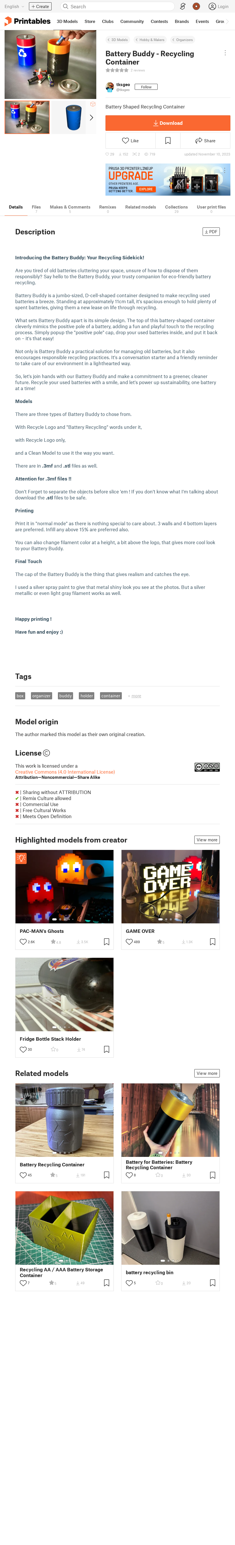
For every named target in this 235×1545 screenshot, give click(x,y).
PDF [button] (213, 231)
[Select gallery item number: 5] (73, 919)
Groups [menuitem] (223, 21)
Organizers (184, 40)
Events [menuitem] (202, 21)
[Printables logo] (27, 21)
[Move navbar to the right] (227, 21)
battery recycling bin (149, 1272)
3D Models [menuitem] (67, 21)
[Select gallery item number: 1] (54, 919)
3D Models (119, 40)
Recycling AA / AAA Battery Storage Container (61, 1272)
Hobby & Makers (152, 40)
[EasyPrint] (183, 6)
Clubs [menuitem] (107, 21)
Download (171, 123)
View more (207, 839)
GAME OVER (140, 931)
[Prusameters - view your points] (196, 6)
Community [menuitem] (132, 21)
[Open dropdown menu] (225, 52)
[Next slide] (91, 117)
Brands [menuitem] (182, 21)
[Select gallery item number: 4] (69, 919)
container (110, 695)
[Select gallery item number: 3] (65, 919)
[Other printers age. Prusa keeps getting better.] (167, 180)
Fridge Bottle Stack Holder (50, 1039)
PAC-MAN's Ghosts (42, 931)
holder (87, 695)
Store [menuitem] (90, 21)
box (20, 695)
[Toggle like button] (23, 941)
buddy (65, 695)
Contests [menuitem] (159, 21)
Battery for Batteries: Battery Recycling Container (159, 1164)
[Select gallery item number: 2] (60, 919)
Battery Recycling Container (52, 1164)
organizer (41, 695)
